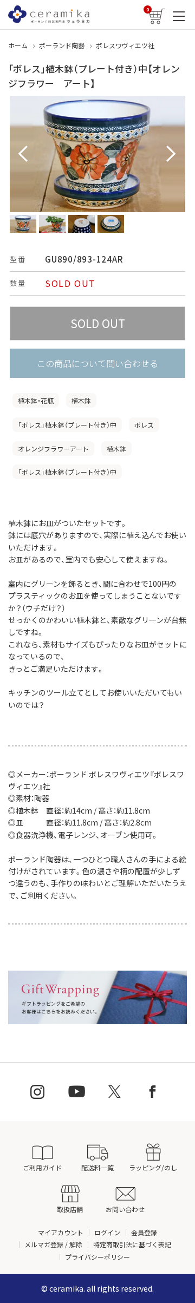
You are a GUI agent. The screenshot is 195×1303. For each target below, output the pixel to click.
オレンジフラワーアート (53, 448)
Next (171, 154)
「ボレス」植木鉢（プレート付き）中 (67, 424)
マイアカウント (60, 1232)
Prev (23, 154)
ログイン (107, 1232)
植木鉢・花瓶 (36, 400)
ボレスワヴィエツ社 (125, 45)
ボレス (144, 424)
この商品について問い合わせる (97, 363)
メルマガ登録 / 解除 (53, 1244)
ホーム (18, 45)
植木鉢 (81, 400)
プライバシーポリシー (97, 1256)
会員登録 (144, 1232)
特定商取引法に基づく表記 (132, 1244)
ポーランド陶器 (61, 45)
